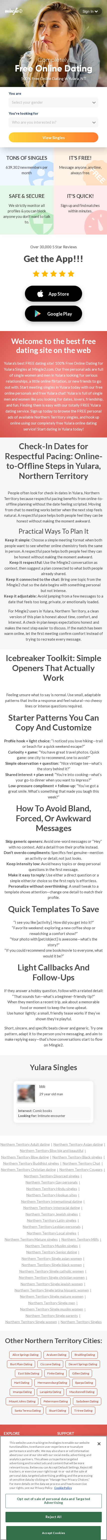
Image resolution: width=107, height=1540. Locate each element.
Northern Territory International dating (51, 1201)
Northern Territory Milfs (80, 1239)
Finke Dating (55, 1373)
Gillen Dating (80, 1373)
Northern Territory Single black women (52, 1265)
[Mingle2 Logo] (13, 10)
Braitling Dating (85, 1355)
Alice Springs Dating (25, 1355)
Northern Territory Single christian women (52, 1277)
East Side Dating (28, 1373)
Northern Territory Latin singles (51, 1220)
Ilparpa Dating (84, 1382)
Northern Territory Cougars (81, 1169)
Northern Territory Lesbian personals (52, 1226)
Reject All (53, 1517)
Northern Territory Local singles (51, 1233)
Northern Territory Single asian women (52, 1258)
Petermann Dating (56, 1401)
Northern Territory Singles (81, 1322)
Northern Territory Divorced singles (51, 1176)
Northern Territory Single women (31, 1322)
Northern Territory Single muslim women (51, 1309)
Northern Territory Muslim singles (51, 1246)
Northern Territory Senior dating (51, 1252)
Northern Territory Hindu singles (51, 1189)
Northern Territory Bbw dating (25, 1157)
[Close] (99, 1443)
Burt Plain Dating (21, 1364)
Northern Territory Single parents (52, 1315)
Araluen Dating (56, 1355)
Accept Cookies (53, 1533)
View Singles (54, 137)
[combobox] (53, 102)
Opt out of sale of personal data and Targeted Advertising (53, 1501)
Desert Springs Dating (83, 1364)
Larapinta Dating (50, 1392)
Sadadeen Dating (87, 1401)
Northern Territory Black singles (77, 1157)
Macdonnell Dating (81, 1392)
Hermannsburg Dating (52, 1382)
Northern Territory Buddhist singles (31, 1163)
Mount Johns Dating (22, 1401)
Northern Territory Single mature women (51, 1296)
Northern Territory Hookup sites (51, 1195)
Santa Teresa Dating (28, 1410)
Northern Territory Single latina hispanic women (52, 1290)
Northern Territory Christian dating (28, 1169)
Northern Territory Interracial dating (51, 1207)
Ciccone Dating (50, 1364)
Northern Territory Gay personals (52, 1182)
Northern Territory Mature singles (31, 1239)
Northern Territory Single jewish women (52, 1284)
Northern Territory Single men (51, 1303)
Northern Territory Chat (81, 1163)
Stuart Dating (57, 1410)
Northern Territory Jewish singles (52, 1214)
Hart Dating (21, 1382)
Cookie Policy (63, 1487)
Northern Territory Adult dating (25, 1144)
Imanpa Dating (22, 1392)
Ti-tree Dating (83, 1410)
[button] (90, 11)
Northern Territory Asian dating (78, 1144)
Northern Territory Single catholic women (51, 1271)
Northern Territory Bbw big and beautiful (51, 1150)
